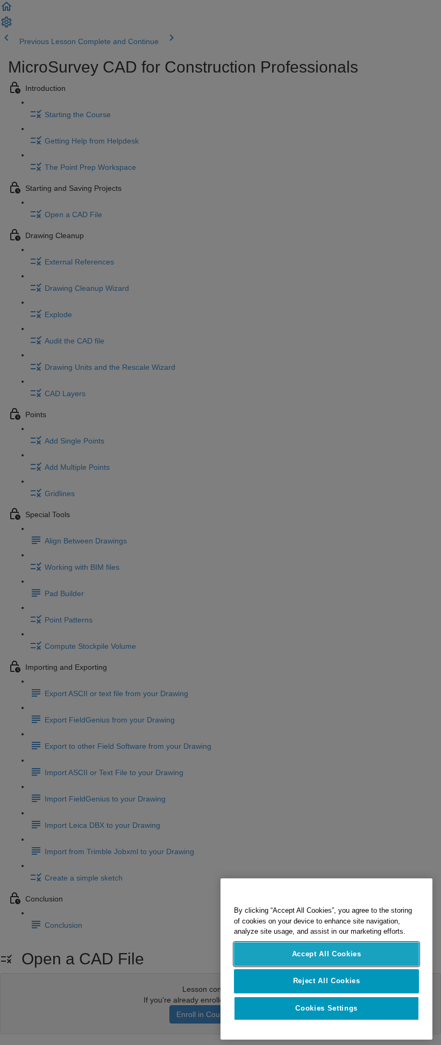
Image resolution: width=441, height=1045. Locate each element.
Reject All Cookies (326, 981)
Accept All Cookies (326, 954)
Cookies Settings (326, 1008)
